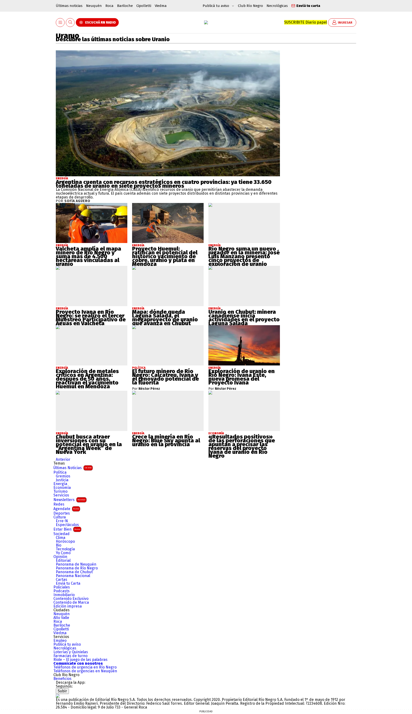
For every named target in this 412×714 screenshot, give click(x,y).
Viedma (161, 6)
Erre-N (62, 521)
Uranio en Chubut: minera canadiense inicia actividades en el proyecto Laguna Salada (244, 318)
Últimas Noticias (72, 468)
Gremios (63, 476)
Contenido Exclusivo (70, 599)
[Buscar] (70, 22)
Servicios (61, 495)
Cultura (59, 517)
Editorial (63, 560)
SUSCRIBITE (305, 22)
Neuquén (94, 6)
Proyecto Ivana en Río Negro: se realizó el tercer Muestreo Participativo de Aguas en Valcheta (91, 318)
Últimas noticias (69, 6)
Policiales (61, 587)
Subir (62, 691)
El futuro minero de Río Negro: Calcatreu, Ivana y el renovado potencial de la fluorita (165, 377)
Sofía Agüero (77, 201)
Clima (60, 538)
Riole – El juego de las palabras (80, 660)
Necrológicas (277, 6)
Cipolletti (143, 6)
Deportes (61, 513)
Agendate (66, 508)
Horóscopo (65, 541)
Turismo (60, 491)
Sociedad (61, 534)
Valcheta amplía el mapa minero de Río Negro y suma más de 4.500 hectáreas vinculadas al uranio (88, 256)
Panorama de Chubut (74, 572)
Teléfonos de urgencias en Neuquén (85, 671)
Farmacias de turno (70, 656)
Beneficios (62, 679)
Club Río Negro (250, 6)
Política (60, 472)
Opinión (60, 557)
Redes (58, 504)
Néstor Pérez (149, 389)
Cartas (61, 580)
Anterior (63, 459)
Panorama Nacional (73, 576)
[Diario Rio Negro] (58, 696)
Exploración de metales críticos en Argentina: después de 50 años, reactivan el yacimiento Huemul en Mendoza (87, 379)
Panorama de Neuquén (76, 564)
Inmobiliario (64, 595)
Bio (58, 545)
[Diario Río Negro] (206, 22)
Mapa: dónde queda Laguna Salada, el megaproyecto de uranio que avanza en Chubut (165, 318)
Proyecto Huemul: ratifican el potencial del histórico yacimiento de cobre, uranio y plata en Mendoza (164, 256)
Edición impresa (67, 606)
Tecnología (65, 549)
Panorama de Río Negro (77, 568)
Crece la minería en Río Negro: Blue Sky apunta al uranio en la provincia (166, 440)
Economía (62, 488)
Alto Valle (61, 618)
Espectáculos (67, 525)
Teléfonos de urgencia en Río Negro (85, 667)
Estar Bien (66, 529)
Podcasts (61, 591)
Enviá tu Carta (68, 583)
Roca (109, 6)
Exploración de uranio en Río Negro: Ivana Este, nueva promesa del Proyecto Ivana (241, 377)
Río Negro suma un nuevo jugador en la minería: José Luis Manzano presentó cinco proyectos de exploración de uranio (244, 256)
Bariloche (125, 6)
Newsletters (69, 499)
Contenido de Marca (71, 602)
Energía (62, 178)
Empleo (60, 641)
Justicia (62, 480)
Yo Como (63, 553)
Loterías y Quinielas (70, 652)
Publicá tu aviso (67, 644)
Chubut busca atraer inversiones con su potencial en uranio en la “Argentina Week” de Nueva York (89, 444)
